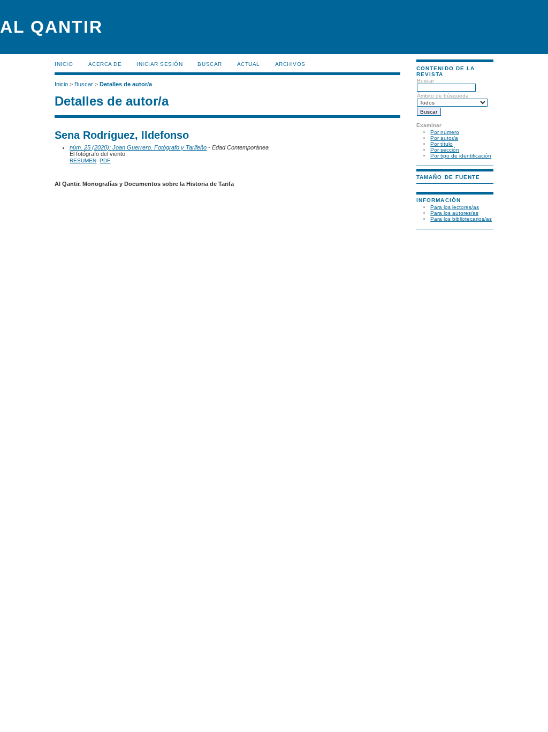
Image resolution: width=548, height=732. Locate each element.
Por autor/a (444, 138)
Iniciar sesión (159, 64)
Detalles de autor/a (126, 84)
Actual (248, 64)
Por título (441, 144)
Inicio (64, 64)
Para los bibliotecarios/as (461, 219)
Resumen (83, 160)
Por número (444, 132)
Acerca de (105, 64)
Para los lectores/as (454, 207)
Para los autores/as (454, 213)
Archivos (290, 64)
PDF (105, 160)
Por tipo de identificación (460, 156)
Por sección (444, 150)
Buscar (209, 64)
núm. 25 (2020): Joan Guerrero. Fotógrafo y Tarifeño (138, 147)
